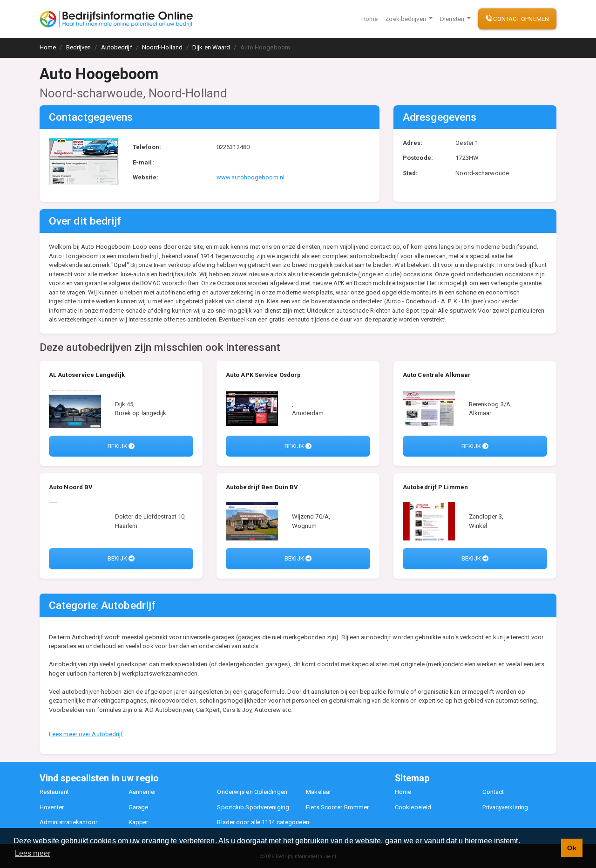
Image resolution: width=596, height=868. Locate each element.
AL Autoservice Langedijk (87, 374)
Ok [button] (571, 848)
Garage (139, 807)
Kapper (139, 822)
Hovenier (52, 807)
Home (369, 18)
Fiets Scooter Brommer (337, 807)
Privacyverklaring (505, 807)
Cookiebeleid (413, 807)
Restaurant (54, 791)
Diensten (453, 18)
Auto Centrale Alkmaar (437, 374)
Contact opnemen (520, 18)
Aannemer (142, 791)
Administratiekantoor (68, 822)
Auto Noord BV (71, 487)
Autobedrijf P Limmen (435, 487)
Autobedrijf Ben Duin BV (262, 487)
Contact (493, 791)
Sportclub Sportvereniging (253, 807)
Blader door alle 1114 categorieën (263, 822)
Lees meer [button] (32, 853)
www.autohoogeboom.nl (250, 177)
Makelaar (318, 791)
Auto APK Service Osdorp (263, 374)
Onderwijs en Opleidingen (252, 791)
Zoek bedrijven (406, 18)
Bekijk (118, 446)
